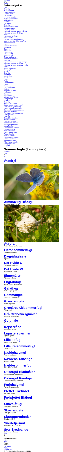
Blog (5, 7)
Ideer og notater (10, 17)
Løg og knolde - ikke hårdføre (15, 41)
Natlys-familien (9, 129)
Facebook (7, 446)
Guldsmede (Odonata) (12, 107)
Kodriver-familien (10, 121)
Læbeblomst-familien (11, 127)
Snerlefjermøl (14, 423)
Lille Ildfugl (12, 340)
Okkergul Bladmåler (19, 372)
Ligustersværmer (17, 333)
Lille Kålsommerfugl (19, 346)
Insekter (7, 22)
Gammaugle (13, 295)
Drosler (6, 78)
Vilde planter (8, 20)
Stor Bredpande (16, 429)
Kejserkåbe (12, 327)
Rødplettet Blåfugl (18, 397)
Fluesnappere (9, 83)
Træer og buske (10, 57)
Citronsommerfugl (18, 250)
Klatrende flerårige (11, 36)
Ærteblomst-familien (11, 142)
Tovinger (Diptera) (10, 111)
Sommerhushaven (11, 58)
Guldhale (11, 320)
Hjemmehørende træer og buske (16, 65)
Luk (5, 147)
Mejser (6, 89)
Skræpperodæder (17, 416)
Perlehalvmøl (14, 384)
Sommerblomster (10, 46)
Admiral (10, 160)
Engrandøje (13, 282)
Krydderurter (8, 38)
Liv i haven (8, 15)
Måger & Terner (10, 91)
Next (5, 153)
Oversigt (7, 9)
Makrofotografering (11, 18)
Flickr (6, 448)
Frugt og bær (9, 30)
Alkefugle (7, 75)
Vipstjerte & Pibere (11, 97)
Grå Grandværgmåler (20, 314)
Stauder (7, 49)
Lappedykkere (9, 87)
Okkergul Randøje (18, 378)
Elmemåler (12, 275)
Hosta (6, 34)
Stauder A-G (8, 50)
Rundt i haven (9, 14)
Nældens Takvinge (18, 359)
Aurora (9, 243)
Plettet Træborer (16, 391)
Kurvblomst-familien (11, 124)
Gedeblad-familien (11, 118)
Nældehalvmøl (15, 352)
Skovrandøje (13, 410)
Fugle (6, 71)
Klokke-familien (9, 119)
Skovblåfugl (13, 404)
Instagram (7, 449)
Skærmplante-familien (12, 137)
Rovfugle (7, 92)
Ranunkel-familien (10, 132)
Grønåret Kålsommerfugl (23, 307)
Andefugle (8, 76)
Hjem (6, 440)
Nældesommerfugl (18, 365)
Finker (6, 81)
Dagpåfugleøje (15, 256)
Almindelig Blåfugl (18, 202)
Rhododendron (9, 42)
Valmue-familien (10, 139)
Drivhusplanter (9, 28)
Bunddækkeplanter (11, 26)
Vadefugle (8, 95)
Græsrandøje (14, 301)
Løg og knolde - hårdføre (13, 39)
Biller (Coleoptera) (10, 103)
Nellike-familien (9, 131)
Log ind (7, 145)
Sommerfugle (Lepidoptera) (14, 110)
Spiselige (7, 47)
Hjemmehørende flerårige (13, 33)
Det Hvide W (13, 269)
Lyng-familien (9, 126)
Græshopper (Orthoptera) (13, 105)
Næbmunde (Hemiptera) (13, 108)
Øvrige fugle (8, 99)
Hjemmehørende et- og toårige (15, 31)
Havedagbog (9, 10)
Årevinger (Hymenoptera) (13, 113)
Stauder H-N (8, 52)
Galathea (11, 288)
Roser (6, 44)
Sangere (7, 94)
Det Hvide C (13, 263)
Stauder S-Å (8, 55)
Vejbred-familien (10, 140)
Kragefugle (8, 86)
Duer (6, 79)
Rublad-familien (10, 135)
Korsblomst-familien (11, 123)
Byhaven (7, 23)
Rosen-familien (9, 134)
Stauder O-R (8, 54)
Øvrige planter (9, 70)
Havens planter (9, 12)
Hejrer (6, 84)
